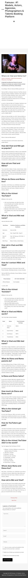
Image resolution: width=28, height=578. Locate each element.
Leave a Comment (6, 78)
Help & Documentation (16, 78)
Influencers (4, 79)
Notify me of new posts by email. (11, 555)
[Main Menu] (14, 21)
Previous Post (14, 497)
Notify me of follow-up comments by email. (14, 552)
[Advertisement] (14, 36)
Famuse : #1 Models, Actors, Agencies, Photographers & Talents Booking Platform (14, 9)
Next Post (14, 500)
